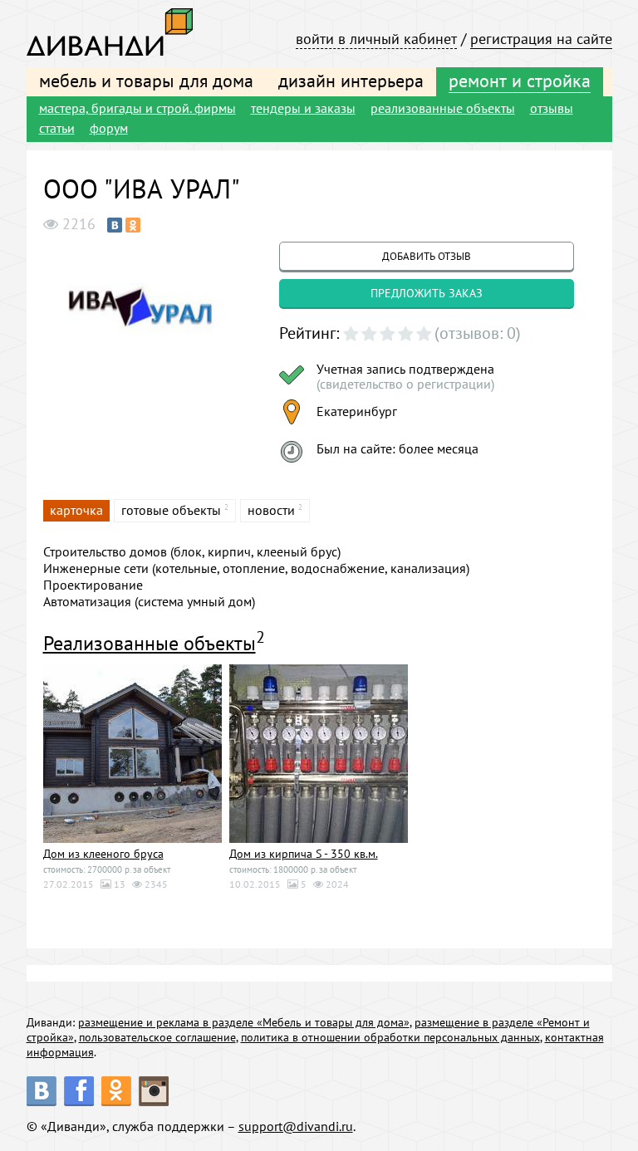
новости (271, 510)
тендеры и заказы (303, 108)
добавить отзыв (426, 256)
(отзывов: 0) (477, 333)
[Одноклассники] (132, 225)
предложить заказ (427, 293)
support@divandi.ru (295, 1126)
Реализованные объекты (149, 643)
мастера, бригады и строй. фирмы (137, 108)
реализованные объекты (443, 108)
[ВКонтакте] (114, 225)
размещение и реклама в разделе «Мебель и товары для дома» (244, 1022)
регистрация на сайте (541, 38)
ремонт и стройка (520, 80)
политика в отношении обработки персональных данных (390, 1037)
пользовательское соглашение (157, 1037)
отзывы (551, 108)
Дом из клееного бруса (103, 853)
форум (109, 128)
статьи (57, 128)
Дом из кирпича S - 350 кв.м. (303, 853)
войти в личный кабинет (376, 38)
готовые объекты (171, 510)
